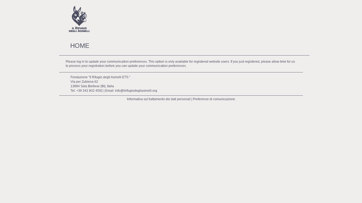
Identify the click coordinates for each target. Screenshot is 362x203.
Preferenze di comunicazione (214, 99)
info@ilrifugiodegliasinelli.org (136, 91)
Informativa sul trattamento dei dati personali (159, 99)
